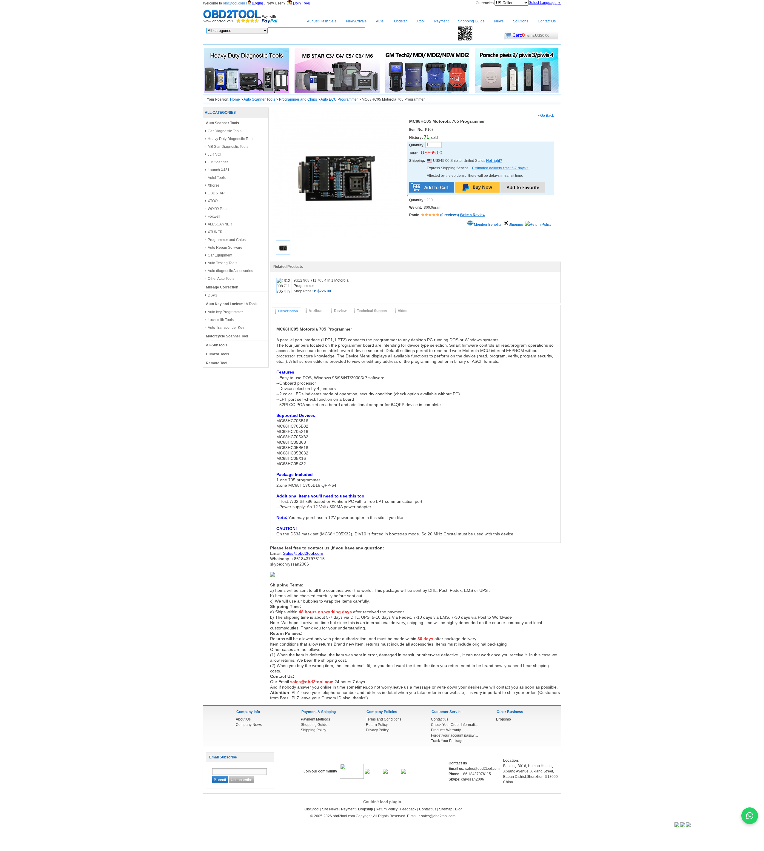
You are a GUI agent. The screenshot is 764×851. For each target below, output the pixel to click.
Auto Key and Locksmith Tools (232, 304)
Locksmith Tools (221, 320)
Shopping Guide (471, 21)
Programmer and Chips (298, 99)
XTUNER (215, 232)
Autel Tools (217, 178)
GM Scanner (218, 162)
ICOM (306, 39)
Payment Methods (315, 719)
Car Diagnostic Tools (224, 131)
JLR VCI (214, 154)
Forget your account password (455, 735)
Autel (380, 21)
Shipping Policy (313, 730)
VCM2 (449, 39)
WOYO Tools (218, 209)
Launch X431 (218, 170)
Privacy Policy (377, 730)
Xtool (420, 21)
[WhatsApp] (749, 815)
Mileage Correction (222, 287)
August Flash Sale (322, 21)
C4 (316, 39)
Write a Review (472, 215)
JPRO (436, 39)
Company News (249, 725)
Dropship (503, 719)
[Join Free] (301, 3)
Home (292, 21)
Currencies (485, 3)
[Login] (257, 3)
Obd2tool (311, 809)
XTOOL (214, 201)
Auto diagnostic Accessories (230, 271)
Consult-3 (387, 39)
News (498, 21)
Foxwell (214, 216)
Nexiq (372, 39)
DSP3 (212, 295)
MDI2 (424, 39)
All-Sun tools (216, 345)
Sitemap (445, 809)
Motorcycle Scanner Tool (227, 336)
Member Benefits (487, 224)
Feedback (408, 809)
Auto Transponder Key (226, 327)
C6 (331, 39)
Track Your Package (447, 741)
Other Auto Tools (221, 279)
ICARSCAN (236, 39)
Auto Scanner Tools (259, 99)
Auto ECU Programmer (339, 99)
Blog (459, 809)
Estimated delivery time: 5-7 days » (500, 168)
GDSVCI (343, 39)
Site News (330, 809)
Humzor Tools (217, 354)
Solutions (520, 21)
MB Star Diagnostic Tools (228, 147)
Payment (441, 21)
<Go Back (546, 115)
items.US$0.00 (530, 35)
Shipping (516, 224)
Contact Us (547, 21)
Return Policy (541, 224)
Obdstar (400, 21)
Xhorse (213, 185)
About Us (243, 719)
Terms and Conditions (383, 719)
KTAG (252, 39)
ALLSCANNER (220, 224)
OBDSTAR (216, 193)
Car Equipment (220, 255)
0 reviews (449, 215)
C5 (323, 39)
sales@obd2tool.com (438, 816)
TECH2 (359, 39)
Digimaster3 (408, 39)
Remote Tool (216, 363)
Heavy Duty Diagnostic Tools (231, 139)
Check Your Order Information (455, 725)
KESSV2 (267, 39)
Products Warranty (446, 730)
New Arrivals (356, 21)
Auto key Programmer (225, 312)
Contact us (439, 719)
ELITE (294, 39)
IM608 (282, 39)
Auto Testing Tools (222, 263)
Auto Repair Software (225, 247)
